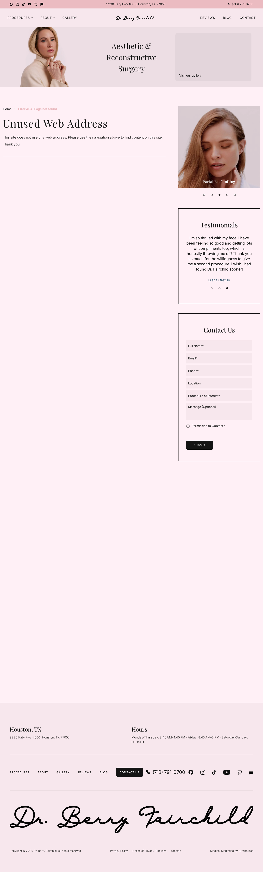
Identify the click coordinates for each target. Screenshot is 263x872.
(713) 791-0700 (242, 4)
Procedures (19, 772)
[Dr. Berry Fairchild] (11, 4)
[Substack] (42, 4)
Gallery (63, 772)
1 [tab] (204, 195)
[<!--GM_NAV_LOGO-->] (135, 18)
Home (7, 109)
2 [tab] (212, 195)
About (43, 772)
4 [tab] (227, 195)
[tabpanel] (219, 147)
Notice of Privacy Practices (149, 850)
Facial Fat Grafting (219, 181)
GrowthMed (246, 850)
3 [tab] (219, 195)
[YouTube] (29, 4)
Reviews (84, 772)
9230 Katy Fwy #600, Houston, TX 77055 (135, 4)
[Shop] (35, 4)
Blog (103, 772)
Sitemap (176, 850)
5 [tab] (235, 195)
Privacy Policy (119, 850)
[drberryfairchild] (17, 4)
